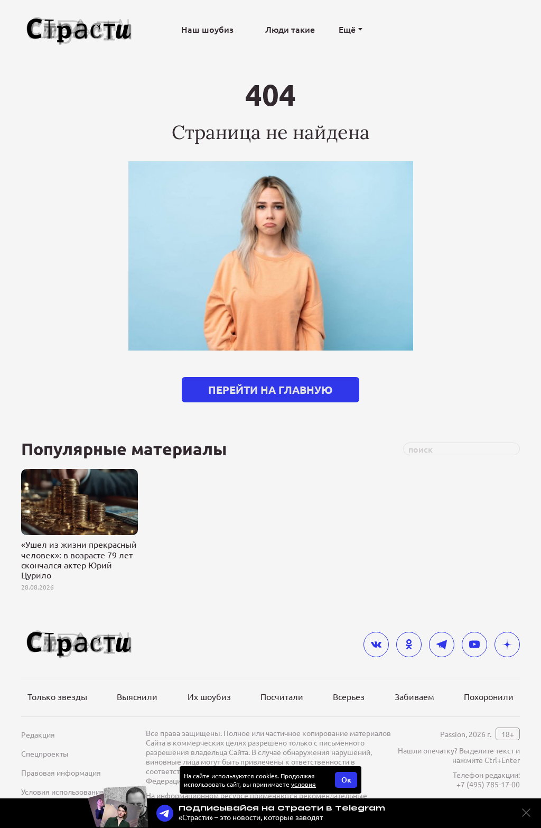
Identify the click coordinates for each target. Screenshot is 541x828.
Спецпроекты (45, 753)
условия (303, 784)
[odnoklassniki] (409, 644)
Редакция (38, 734)
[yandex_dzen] (507, 644)
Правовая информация (61, 772)
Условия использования (62, 791)
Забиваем (414, 696)
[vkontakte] (376, 644)
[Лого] (79, 29)
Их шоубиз (209, 696)
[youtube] (474, 644)
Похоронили (489, 696)
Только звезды (57, 696)
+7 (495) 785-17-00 (488, 784)
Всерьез (349, 696)
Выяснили (137, 696)
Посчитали (281, 696)
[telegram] (441, 644)
